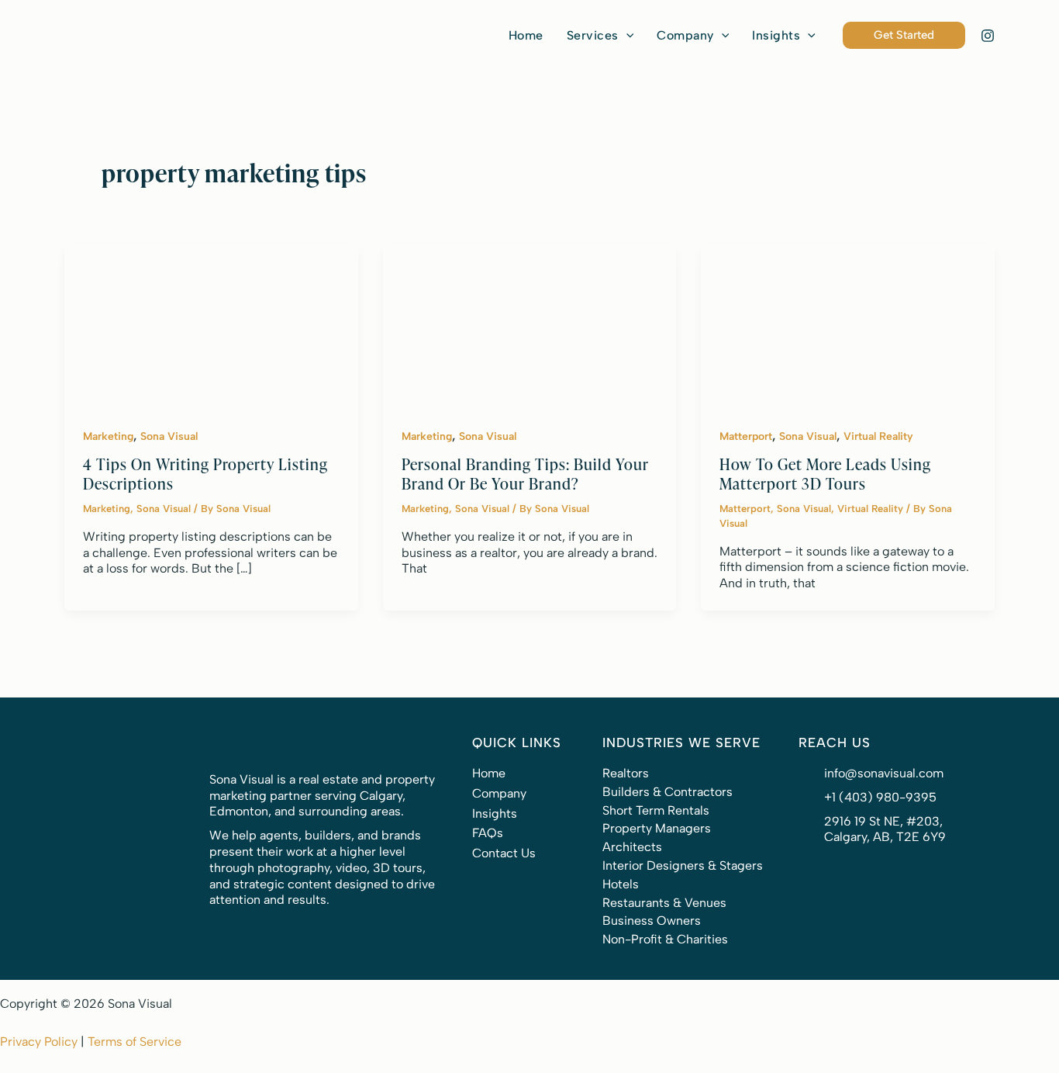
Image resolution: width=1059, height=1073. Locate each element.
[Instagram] (988, 36)
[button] (600, 36)
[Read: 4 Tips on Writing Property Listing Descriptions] (211, 325)
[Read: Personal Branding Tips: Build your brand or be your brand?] (530, 325)
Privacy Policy (39, 1041)
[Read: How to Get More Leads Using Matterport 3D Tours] (848, 325)
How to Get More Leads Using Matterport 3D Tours (825, 473)
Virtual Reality (878, 436)
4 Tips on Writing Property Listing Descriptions (205, 473)
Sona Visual (169, 436)
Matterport (745, 436)
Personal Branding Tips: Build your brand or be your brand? (525, 473)
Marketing (108, 436)
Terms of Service (134, 1041)
